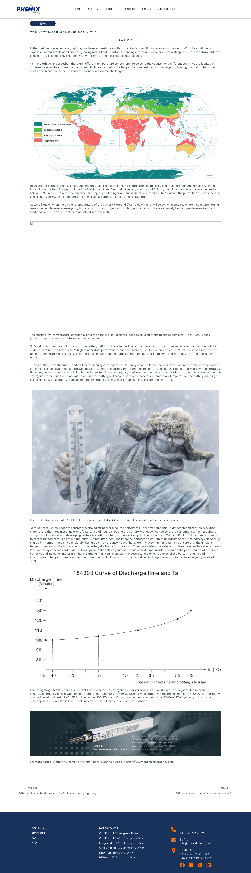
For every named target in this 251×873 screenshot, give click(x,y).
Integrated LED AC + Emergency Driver (122, 843)
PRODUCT (109, 9)
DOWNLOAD (130, 9)
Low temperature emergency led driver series (117, 690)
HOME (78, 9)
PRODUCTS (38, 833)
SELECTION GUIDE (167, 9)
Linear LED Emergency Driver (116, 852)
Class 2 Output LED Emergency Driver (121, 847)
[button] (96, 9)
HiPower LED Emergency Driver (118, 857)
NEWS (35, 843)
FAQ (34, 838)
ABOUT (91, 9)
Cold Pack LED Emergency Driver (118, 833)
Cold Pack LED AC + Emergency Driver (122, 838)
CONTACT (146, 9)
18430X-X (110, 520)
